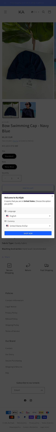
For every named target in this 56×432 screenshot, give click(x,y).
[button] (28, 215)
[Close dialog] (52, 196)
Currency (11, 221)
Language (12, 211)
